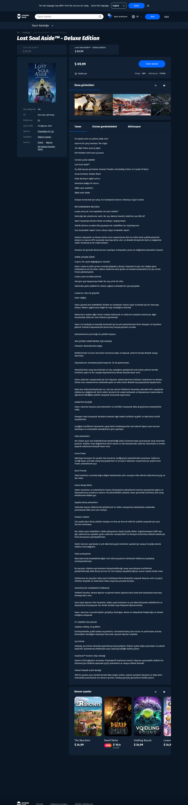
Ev (18, 32)
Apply (136, 5)
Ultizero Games (44, 137)
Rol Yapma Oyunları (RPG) (46, 148)
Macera (49, 142)
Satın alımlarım (117, 16)
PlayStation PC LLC (46, 131)
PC (39, 120)
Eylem (40, 142)
